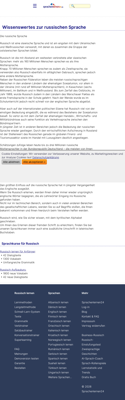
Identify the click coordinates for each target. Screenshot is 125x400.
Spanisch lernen (58, 358)
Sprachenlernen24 (93, 302)
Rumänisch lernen (59, 349)
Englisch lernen (57, 311)
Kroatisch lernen (58, 335)
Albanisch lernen (58, 302)
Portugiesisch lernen (60, 344)
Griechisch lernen (58, 325)
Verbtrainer (21, 325)
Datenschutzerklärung (45, 157)
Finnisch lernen (57, 316)
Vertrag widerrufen (93, 325)
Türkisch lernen (57, 367)
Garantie (19, 363)
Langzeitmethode (25, 307)
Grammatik (21, 321)
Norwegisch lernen (59, 339)
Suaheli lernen (56, 363)
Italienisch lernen (58, 330)
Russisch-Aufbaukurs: (13, 269)
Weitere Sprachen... (60, 377)
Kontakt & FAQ (90, 316)
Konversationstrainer (26, 335)
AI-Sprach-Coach (92, 358)
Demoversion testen (26, 358)
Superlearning (22, 339)
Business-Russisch (93, 335)
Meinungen (21, 353)
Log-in (86, 307)
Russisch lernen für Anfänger (17, 251)
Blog (84, 311)
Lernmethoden (23, 302)
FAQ (16, 349)
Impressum (88, 321)
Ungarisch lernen (58, 372)
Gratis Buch (89, 377)
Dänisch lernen (57, 307)
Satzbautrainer (23, 330)
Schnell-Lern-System (27, 311)
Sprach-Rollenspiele (94, 363)
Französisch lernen (59, 321)
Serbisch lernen (57, 353)
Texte (17, 316)
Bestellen (20, 367)
